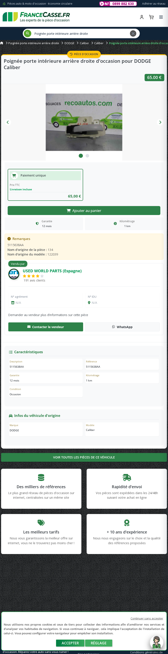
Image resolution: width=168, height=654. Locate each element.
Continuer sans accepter (147, 618)
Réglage (99, 643)
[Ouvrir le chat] (156, 644)
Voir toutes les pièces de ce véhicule (84, 457)
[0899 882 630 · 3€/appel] (118, 3)
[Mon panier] (151, 17)
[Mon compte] (141, 17)
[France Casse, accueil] (36, 17)
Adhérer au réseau (153, 3)
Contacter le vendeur (48, 327)
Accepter (70, 643)
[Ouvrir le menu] (161, 17)
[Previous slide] (8, 122)
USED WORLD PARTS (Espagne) (52, 270)
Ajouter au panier (86, 210)
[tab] (80, 155)
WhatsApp (125, 327)
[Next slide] (160, 122)
